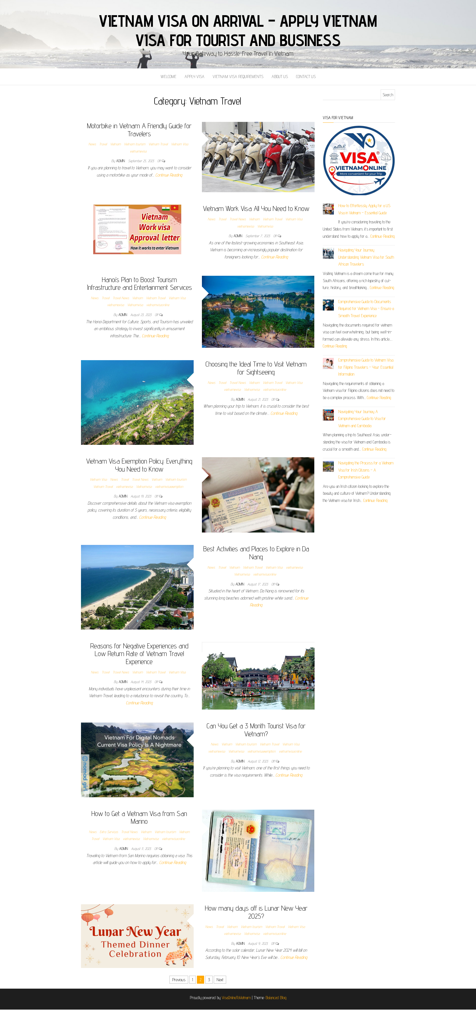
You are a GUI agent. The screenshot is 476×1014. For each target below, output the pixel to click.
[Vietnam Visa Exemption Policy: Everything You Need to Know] (258, 494)
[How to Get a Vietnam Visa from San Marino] (258, 850)
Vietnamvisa (265, 226)
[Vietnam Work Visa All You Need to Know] (137, 229)
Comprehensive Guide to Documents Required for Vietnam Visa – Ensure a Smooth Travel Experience (366, 308)
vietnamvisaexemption (169, 486)
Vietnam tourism (134, 144)
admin (121, 161)
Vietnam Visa (179, 144)
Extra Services (109, 832)
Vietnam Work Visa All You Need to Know (256, 208)
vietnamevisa (138, 151)
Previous (178, 979)
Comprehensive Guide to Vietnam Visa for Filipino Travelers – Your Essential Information (365, 367)
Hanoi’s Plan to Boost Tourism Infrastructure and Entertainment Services (139, 283)
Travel (103, 144)
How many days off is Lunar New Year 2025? (256, 912)
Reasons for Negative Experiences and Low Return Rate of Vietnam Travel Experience (139, 653)
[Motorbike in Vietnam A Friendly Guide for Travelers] (258, 156)
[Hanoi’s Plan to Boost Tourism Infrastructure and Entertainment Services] (258, 311)
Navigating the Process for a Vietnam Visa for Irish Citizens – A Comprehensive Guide (365, 470)
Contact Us (306, 76)
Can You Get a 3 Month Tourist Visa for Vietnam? (256, 729)
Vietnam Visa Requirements (238, 76)
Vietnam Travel (158, 144)
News (92, 144)
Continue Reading (168, 175)
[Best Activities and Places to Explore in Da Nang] (137, 587)
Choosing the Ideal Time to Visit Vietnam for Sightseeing (256, 368)
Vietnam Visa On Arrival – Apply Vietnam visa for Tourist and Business (238, 30)
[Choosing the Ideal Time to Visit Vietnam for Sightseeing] (137, 402)
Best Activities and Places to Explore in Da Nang (256, 552)
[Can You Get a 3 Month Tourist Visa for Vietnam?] (137, 759)
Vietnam (115, 144)
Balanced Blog (276, 997)
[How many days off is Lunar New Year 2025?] (137, 935)
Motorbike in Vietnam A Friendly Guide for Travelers (139, 129)
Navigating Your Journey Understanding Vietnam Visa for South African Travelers (366, 257)
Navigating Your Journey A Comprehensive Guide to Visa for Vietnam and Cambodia (362, 418)
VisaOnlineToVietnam (236, 997)
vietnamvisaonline (157, 305)
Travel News (237, 219)
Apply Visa (194, 76)
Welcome (168, 76)
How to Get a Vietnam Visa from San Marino (139, 817)
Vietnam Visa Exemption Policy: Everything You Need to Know (139, 465)
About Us (280, 76)
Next (220, 979)
